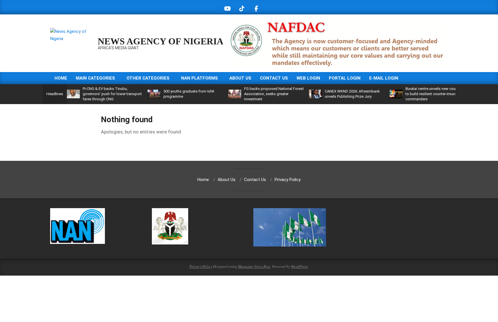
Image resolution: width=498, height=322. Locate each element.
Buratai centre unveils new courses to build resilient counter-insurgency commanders (435, 93)
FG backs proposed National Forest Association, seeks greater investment (274, 93)
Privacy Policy (200, 266)
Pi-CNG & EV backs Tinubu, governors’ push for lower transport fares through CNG (112, 93)
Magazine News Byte (254, 266)
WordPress (299, 266)
